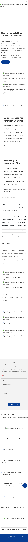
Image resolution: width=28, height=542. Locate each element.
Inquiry (5, 62)
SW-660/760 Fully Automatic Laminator (13, 507)
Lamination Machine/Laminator (9, 417)
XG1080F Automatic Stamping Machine (13, 529)
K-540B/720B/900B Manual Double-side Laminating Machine (13, 485)
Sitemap (20, 539)
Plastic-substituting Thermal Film (11, 439)
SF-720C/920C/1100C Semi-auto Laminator (11, 461)
